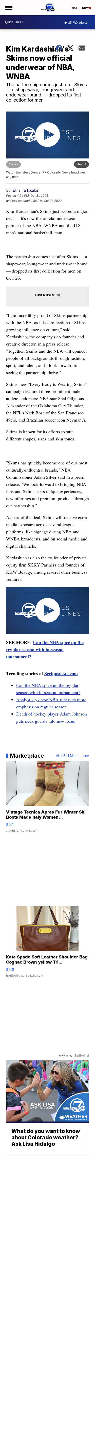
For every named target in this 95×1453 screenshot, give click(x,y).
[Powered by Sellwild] (81, 1055)
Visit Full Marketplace (72, 755)
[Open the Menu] (8, 7)
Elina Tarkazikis (26, 190)
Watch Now (80, 7)
